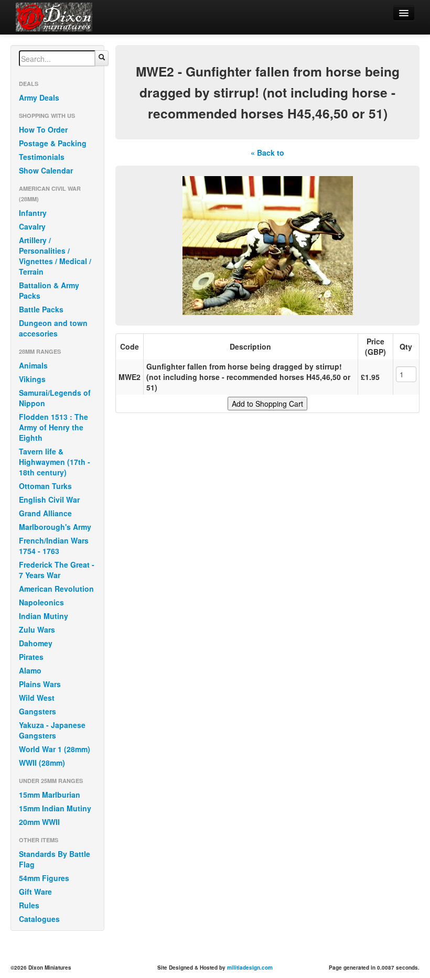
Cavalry (32, 226)
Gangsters (37, 711)
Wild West (37, 697)
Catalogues (39, 919)
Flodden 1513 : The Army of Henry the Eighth (53, 427)
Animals (33, 365)
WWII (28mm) (42, 762)
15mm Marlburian (49, 794)
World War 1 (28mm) (54, 749)
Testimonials (41, 156)
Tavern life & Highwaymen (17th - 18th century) (54, 461)
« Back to (267, 152)
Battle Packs (41, 309)
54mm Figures (44, 878)
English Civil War (49, 499)
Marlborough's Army (55, 526)
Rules (29, 905)
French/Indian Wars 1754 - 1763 (54, 545)
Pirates (31, 656)
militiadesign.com (250, 967)
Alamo (30, 670)
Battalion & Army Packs (49, 290)
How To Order (43, 129)
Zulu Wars (37, 629)
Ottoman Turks (45, 486)
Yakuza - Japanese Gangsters (52, 730)
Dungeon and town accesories (53, 328)
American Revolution (56, 588)
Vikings (32, 379)
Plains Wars (40, 684)
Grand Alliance (45, 513)
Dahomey (35, 643)
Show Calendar (46, 170)
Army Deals (39, 97)
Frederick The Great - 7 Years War (56, 569)
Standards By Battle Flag (54, 859)
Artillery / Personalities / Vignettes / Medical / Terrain (55, 256)
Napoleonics (41, 602)
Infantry (33, 213)
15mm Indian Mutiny (55, 808)
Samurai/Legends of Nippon (55, 397)
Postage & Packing (53, 143)
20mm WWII (39, 822)
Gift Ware (35, 891)
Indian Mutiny (43, 616)
